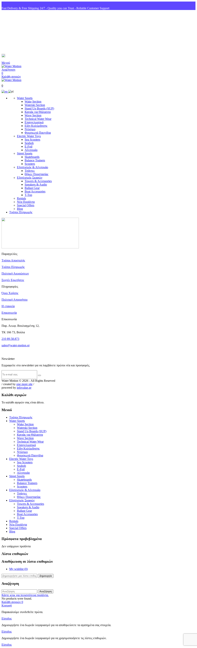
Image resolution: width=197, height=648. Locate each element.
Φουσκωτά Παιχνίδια (38, 132)
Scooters (30, 163)
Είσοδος (7, 618)
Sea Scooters (32, 139)
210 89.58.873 (10, 338)
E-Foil (28, 146)
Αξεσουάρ (31, 150)
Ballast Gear (32, 188)
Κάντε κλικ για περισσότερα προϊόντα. (25, 595)
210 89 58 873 (15, 32)
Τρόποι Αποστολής (13, 260)
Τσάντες (30, 170)
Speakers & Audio (36, 184)
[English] (5, 91)
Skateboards (32, 156)
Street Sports (24, 153)
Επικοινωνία (9, 312)
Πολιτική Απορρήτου (15, 299)
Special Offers (25, 205)
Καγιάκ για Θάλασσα (38, 112)
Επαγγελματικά (34, 122)
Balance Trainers (35, 160)
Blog (20, 208)
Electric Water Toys (29, 136)
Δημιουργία (45, 575)
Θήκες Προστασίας (36, 174)
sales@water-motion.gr (21, 56)
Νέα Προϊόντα (26, 201)
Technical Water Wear (38, 118)
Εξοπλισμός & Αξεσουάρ (32, 167)
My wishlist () (18, 569)
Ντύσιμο (30, 129)
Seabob (29, 143)
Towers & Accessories (38, 181)
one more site (24, 384)
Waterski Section (35, 105)
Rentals (21, 198)
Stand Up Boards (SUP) (39, 108)
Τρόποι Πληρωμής (20, 212)
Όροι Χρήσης (10, 293)
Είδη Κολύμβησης (36, 125)
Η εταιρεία (8, 306)
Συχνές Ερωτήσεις (13, 280)
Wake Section (33, 101)
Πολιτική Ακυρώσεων (15, 273)
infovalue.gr (24, 387)
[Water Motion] (11, 66)
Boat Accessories (35, 191)
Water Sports (25, 98)
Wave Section (33, 115)
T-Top (28, 195)
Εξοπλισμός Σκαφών (29, 177)
